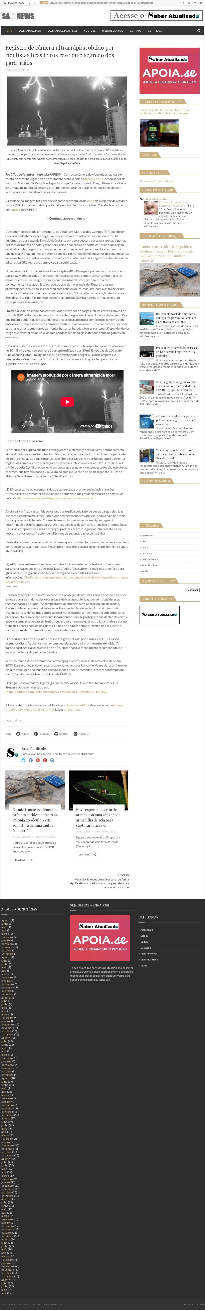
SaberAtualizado (150, 565)
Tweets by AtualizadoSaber (157, 181)
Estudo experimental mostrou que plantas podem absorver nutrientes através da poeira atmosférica (101, 2)
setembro (7, 953)
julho (4, 960)
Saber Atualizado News (62, 30)
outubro (6, 950)
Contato (135, 30)
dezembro (7, 943)
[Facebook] (183, 3)
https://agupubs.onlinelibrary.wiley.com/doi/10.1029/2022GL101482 (55, 691)
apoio (16, 209)
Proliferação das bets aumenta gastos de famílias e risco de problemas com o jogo (165, 111)
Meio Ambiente (150, 559)
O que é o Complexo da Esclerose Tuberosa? (173, 204)
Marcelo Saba (93, 179)
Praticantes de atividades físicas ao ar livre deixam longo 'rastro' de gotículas (177, 352)
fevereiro (7, 937)
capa (90, 201)
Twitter (23, 760)
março (5, 933)
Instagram (45, 760)
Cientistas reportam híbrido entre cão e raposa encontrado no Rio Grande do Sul (177, 454)
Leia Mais (20, 859)
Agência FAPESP (77, 705)
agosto (5, 920)
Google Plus (38, 760)
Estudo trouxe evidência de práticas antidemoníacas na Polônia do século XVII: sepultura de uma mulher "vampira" (35, 820)
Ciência (18, 720)
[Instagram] (195, 3)
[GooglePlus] (189, 3)
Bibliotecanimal (112, 30)
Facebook (31, 760)
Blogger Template (49, 1304)
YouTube (89, 30)
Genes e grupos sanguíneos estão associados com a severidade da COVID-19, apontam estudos (176, 386)
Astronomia (148, 535)
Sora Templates (25, 1304)
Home (8, 30)
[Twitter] (201, 3)
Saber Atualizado (30, 30)
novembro (7, 947)
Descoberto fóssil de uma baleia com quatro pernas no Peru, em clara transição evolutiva (176, 318)
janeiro (5, 940)
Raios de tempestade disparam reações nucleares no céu (56, 498)
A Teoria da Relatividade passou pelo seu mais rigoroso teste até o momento (176, 420)
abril (4, 930)
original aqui (72, 709)
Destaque (147, 553)
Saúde (145, 571)
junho (4, 923)
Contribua (155, 30)
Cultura (146, 547)
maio (4, 927)
